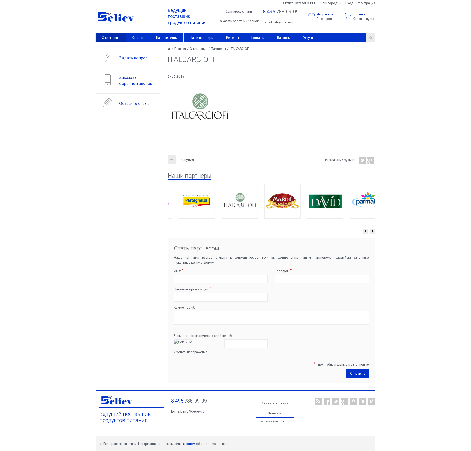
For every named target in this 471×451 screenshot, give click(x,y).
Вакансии (284, 37)
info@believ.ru (284, 22)
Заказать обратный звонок (239, 21)
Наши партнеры (202, 37)
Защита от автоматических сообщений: (203, 335)
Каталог (138, 37)
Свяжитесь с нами (239, 11)
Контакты (258, 37)
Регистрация (366, 3)
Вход (349, 3)
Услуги (308, 37)
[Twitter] (362, 160)
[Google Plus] (370, 160)
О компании (110, 37)
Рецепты (232, 37)
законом (189, 443)
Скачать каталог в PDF (299, 3)
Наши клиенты (166, 37)
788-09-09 (281, 11)
